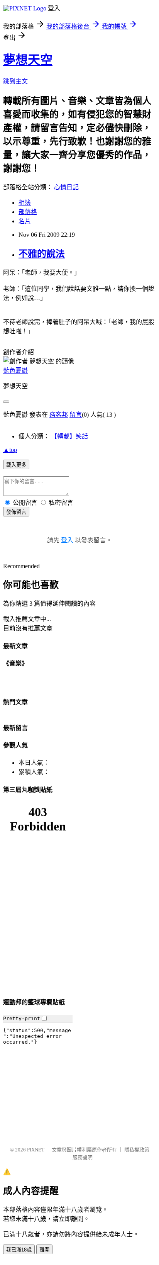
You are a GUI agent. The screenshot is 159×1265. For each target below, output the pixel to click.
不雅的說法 (42, 254)
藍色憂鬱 (15, 370)
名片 (25, 221)
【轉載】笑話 (69, 436)
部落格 (28, 212)
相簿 (25, 202)
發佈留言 (16, 512)
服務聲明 (83, 1157)
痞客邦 (58, 414)
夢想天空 (27, 60)
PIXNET (35, 1150)
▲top (10, 450)
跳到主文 (15, 81)
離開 (44, 1250)
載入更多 (16, 465)
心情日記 (66, 187)
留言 (75, 414)
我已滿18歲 (19, 1250)
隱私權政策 (136, 1150)
